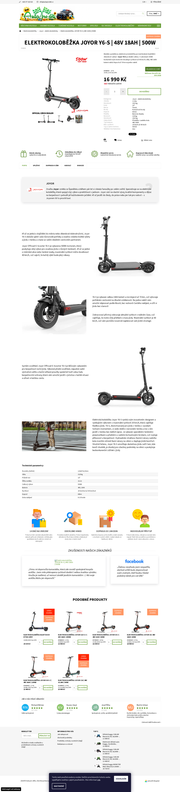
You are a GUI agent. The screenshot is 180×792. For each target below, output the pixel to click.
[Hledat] (143, 13)
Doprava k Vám (52, 165)
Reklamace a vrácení (64, 744)
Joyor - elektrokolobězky (141, 99)
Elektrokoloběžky (125, 25)
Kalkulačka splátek (115, 83)
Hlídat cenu (148, 140)
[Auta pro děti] (54, 13)
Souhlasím (121, 778)
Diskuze (80, 165)
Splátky (36, 165)
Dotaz (120, 140)
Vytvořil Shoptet (153, 781)
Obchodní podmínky (64, 737)
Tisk (105, 141)
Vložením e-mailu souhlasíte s (32, 745)
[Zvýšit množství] (42, 641)
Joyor (157, 48)
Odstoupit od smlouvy (11, 789)
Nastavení (59, 786)
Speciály (94, 25)
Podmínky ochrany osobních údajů (69, 741)
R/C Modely (107, 25)
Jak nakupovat (62, 734)
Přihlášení (157, 2)
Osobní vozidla (47, 25)
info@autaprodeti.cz (46, 2)
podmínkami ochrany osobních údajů (32, 746)
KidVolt (68, 165)
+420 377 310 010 (27, 2)
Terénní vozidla (66, 25)
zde (98, 780)
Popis (24, 165)
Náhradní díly (144, 25)
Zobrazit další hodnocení (151, 722)
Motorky (82, 25)
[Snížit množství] (42, 643)
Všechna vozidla (28, 25)
